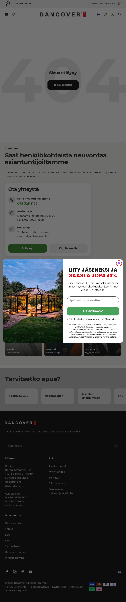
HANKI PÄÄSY (93, 311)
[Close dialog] (119, 263)
